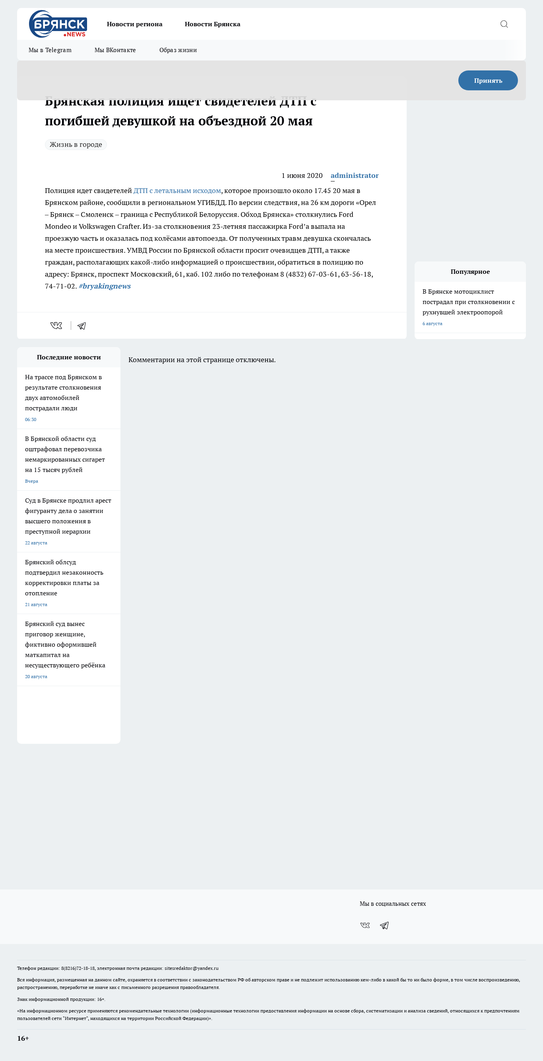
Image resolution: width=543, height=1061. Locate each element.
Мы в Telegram (50, 50)
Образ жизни (178, 50)
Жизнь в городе (76, 144)
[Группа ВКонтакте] (365, 925)
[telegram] (84, 325)
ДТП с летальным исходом (177, 190)
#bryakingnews (104, 286)
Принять (488, 80)
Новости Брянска (212, 24)
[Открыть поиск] (504, 24)
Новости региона (135, 24)
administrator (355, 175)
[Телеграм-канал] (385, 925)
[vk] (57, 325)
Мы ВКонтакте (115, 50)
